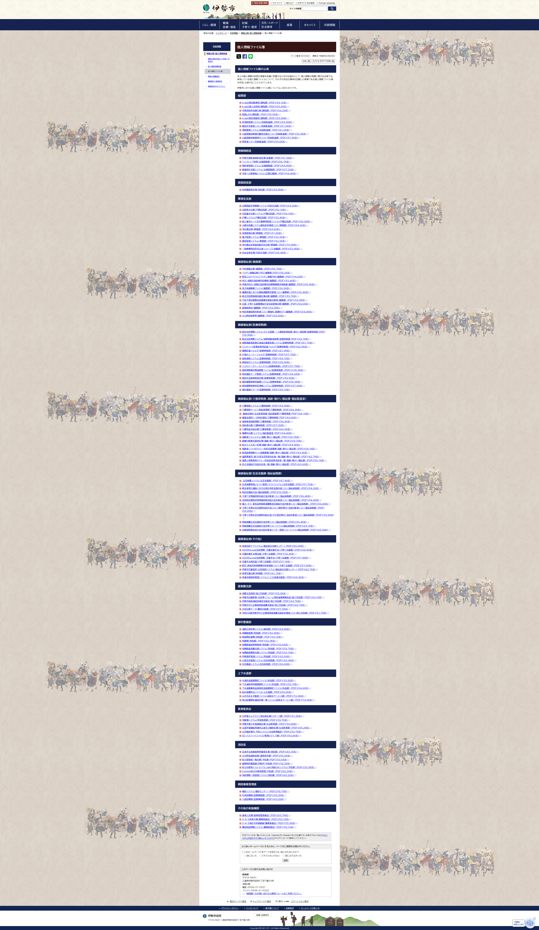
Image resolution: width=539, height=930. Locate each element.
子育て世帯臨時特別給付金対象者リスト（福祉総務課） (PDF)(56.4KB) (276, 496)
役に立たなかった (293, 856)
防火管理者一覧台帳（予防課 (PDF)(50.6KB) (264, 760)
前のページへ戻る (238, 901)
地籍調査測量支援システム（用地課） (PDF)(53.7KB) (268, 649)
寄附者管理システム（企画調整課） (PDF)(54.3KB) (267, 166)
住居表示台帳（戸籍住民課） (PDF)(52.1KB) (264, 210)
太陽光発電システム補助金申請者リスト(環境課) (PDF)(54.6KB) (274, 225)
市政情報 (234, 33)
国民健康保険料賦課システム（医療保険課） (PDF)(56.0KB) (271, 382)
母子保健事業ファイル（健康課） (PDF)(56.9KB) (266, 288)
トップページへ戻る (262, 901)
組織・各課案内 (262, 915)
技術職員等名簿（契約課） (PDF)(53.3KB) (263, 190)
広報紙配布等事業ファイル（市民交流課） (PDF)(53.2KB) (270, 206)
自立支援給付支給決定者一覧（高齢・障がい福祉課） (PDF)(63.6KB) (275, 464)
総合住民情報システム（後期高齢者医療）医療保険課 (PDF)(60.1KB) (275, 339)
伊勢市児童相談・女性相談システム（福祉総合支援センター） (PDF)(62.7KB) (279, 569)
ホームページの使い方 (310, 908)
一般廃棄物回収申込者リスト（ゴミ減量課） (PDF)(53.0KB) (271, 249)
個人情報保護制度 (214, 66)
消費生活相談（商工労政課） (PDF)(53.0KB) (264, 593)
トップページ (221, 33)
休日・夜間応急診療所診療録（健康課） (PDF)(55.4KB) (269, 281)
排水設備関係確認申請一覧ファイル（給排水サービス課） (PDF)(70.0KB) (277, 700)
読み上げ (290, 3)
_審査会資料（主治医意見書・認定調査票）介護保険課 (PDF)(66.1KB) (275, 414)
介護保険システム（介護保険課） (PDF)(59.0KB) (266, 406)
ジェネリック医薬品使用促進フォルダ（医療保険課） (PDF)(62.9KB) (275, 347)
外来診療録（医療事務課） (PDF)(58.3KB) (263, 795)
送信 (286, 860)
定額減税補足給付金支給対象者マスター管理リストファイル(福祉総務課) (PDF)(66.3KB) (285, 530)
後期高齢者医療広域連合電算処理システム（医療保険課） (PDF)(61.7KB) (277, 343)
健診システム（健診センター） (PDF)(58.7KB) (264, 791)
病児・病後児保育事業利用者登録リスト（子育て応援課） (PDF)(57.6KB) (277, 566)
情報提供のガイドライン (216, 86)
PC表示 (279, 901)
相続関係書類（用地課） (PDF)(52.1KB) (262, 637)
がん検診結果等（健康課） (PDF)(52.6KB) (263, 316)
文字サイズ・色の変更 (306, 3)
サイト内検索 (295, 8)
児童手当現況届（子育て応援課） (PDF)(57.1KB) (266, 562)
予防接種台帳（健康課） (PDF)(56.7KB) (262, 269)
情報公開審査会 (214, 76)
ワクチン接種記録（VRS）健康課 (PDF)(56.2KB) (266, 273)
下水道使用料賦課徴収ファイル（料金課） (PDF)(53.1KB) (270, 684)
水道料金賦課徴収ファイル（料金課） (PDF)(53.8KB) (268, 680)
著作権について (272, 908)
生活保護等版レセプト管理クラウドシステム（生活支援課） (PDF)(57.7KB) (278, 484)
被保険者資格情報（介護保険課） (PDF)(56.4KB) (266, 422)
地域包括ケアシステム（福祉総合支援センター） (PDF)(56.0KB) (273, 546)
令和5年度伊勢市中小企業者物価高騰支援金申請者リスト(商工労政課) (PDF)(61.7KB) (284, 613)
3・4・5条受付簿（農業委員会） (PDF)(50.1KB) (265, 819)
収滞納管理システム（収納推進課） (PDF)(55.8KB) (267, 122)
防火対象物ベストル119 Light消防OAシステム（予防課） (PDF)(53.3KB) (278, 767)
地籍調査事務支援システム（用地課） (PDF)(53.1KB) (268, 653)
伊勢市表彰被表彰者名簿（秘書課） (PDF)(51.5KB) (267, 158)
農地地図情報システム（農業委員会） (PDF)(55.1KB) (268, 827)
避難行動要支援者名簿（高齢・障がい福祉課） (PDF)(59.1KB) (272, 441)
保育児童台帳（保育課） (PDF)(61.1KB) (262, 573)
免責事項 (290, 908)
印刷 (305, 61)
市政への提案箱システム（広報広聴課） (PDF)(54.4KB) (269, 173)
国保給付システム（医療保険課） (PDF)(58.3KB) (266, 362)
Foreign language (327, 3)
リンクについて (252, 908)
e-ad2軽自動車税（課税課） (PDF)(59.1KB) (264, 103)
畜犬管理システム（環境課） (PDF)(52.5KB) (264, 237)
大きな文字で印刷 (322, 61)
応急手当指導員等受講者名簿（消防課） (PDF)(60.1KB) (269, 752)
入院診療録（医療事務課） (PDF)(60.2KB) (263, 799)
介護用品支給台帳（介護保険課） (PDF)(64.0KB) (266, 429)
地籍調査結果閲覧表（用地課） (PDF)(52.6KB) (265, 645)
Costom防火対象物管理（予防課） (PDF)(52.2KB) (267, 771)
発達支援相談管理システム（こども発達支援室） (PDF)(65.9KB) (273, 577)
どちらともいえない (271, 856)
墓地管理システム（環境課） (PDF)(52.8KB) (264, 241)
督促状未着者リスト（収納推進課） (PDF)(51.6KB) (267, 126)
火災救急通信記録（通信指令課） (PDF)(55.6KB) (266, 756)
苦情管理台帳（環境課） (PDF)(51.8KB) (262, 233)
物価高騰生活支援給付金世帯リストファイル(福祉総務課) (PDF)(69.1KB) (278, 526)
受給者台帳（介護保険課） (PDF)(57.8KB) (263, 425)
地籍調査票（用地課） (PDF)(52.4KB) (261, 633)
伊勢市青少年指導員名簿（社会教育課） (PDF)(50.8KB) (269, 724)
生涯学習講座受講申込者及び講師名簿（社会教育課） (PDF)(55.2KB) (275, 728)
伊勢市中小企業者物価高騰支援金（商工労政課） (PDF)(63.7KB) (273, 605)
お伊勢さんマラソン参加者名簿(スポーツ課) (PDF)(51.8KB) (272, 716)
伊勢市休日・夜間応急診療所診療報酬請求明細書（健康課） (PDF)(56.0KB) (278, 284)
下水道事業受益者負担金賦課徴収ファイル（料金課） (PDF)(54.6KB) (275, 688)
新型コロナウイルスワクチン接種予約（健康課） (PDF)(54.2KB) (272, 277)
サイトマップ (277, 3)
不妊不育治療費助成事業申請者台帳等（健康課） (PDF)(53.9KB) (273, 300)
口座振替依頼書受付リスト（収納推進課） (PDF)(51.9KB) (270, 138)
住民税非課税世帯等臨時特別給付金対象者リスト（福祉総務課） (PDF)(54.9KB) (280, 500)
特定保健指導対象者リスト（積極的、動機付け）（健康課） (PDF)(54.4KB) (277, 312)
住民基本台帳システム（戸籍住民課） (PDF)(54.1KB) (268, 214)
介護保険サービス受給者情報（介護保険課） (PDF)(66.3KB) (271, 410)
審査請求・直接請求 (215, 81)
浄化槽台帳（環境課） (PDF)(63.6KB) (261, 229)
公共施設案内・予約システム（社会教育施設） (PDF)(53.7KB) (272, 732)
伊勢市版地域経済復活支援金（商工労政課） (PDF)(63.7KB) (271, 601)
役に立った (251, 856)
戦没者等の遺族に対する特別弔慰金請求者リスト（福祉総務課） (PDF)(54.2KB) (280, 488)
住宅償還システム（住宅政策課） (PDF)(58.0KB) (266, 664)
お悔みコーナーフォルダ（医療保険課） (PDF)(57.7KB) (269, 355)
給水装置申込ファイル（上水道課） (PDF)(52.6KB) (267, 692)
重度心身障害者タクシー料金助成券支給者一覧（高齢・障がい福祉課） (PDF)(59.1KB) (283, 460)
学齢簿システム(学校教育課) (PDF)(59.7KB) (265, 720)
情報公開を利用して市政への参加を (218, 60)
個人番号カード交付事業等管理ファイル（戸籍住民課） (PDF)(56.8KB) (276, 221)
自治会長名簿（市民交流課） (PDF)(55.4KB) (264, 253)
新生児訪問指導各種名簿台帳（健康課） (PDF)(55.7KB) (269, 296)
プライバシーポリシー (230, 908)
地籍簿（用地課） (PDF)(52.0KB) (259, 641)
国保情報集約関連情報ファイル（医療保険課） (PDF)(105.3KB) (273, 370)
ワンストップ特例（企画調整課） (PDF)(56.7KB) (265, 162)
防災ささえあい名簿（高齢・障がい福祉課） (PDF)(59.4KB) (271, 445)
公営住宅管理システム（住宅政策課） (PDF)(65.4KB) (268, 660)
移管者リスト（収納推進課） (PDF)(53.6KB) (263, 142)
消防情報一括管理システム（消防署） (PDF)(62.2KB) (268, 775)
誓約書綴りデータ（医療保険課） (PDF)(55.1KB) (266, 390)
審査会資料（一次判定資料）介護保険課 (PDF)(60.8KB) (269, 418)
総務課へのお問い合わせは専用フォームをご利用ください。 (274, 894)
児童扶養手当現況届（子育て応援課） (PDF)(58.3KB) (268, 554)
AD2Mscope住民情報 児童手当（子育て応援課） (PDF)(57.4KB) (275, 558)
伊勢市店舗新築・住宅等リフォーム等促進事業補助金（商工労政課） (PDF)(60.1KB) (282, 597)
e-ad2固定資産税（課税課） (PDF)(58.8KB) (264, 118)
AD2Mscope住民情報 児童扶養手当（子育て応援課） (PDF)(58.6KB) (277, 550)
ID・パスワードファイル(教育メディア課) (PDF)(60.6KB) (270, 736)
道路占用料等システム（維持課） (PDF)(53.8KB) (266, 629)
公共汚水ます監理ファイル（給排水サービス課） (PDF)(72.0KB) (273, 696)
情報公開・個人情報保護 (251, 33)
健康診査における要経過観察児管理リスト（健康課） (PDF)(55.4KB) (275, 292)
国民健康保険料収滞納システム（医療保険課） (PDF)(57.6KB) (272, 386)
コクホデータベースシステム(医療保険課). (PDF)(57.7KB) (271, 366)
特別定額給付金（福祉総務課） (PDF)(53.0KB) (265, 492)
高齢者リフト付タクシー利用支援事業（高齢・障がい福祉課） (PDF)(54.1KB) (278, 449)
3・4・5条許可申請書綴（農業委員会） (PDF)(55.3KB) (268, 823)
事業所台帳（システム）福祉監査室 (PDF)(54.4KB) (267, 433)
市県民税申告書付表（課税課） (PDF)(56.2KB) (265, 110)
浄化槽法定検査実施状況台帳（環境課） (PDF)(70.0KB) (269, 245)
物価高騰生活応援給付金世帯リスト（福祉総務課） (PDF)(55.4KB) (274, 522)
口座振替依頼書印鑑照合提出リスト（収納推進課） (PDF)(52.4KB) (274, 134)
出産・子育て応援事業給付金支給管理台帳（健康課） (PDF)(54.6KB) (275, 304)
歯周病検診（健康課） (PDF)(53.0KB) (261, 308)
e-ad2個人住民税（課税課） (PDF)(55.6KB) (264, 107)
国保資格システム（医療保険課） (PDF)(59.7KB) (266, 358)
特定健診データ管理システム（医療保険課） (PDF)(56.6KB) (271, 374)
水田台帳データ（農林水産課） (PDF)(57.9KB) (265, 609)
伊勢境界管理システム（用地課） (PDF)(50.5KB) (266, 656)
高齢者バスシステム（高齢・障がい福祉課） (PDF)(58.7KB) (270, 437)
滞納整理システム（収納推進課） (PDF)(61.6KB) (266, 130)
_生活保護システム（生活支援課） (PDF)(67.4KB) (266, 481)
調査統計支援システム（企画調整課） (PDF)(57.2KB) (268, 170)
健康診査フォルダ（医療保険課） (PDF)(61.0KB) (266, 351)
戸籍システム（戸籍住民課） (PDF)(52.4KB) (264, 218)
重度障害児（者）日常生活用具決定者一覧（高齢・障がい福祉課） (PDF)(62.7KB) (280, 457)
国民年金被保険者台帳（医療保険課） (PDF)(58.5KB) (268, 378)
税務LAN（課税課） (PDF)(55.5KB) (260, 114)
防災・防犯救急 (261, 3)
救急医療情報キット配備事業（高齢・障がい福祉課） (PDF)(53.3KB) (275, 453)
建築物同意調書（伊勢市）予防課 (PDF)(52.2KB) (266, 764)
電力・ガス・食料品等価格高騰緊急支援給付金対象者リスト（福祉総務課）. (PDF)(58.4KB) (285, 504)
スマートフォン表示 (300, 901)
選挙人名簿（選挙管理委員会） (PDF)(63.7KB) (265, 815)
